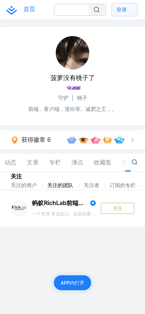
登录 (121, 9)
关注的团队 (61, 185)
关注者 (92, 185)
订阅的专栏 (123, 185)
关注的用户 (24, 185)
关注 (117, 208)
